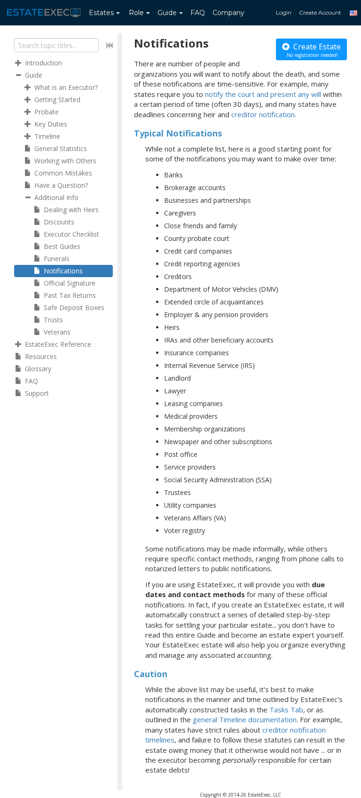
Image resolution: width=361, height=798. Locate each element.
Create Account (320, 12)
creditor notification (263, 114)
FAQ (197, 12)
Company (228, 12)
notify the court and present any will (263, 94)
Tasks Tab (286, 709)
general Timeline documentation (245, 719)
